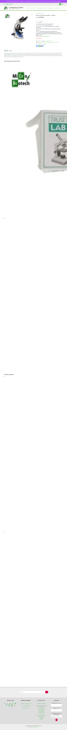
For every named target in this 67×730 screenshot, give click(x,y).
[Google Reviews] (10, 4)
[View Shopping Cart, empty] (60, 4)
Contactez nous (57, 8)
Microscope (47, 42)
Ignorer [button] (59, 1)
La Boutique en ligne (16, 7)
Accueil (28, 8)
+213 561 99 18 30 (41, 710)
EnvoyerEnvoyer (56, 720)
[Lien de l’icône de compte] (62, 4)
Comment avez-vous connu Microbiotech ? (56, 714)
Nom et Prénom (56, 703)
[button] (35, 8)
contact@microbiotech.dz (41, 703)
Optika (58, 42)
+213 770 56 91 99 (41, 709)
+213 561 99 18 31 (41, 711)
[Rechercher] (46, 692)
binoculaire (41, 42)
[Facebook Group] (15, 703)
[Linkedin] (10, 703)
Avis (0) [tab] (10, 50)
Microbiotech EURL (35, 726)
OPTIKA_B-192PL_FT (46, 36)
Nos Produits (33, 8)
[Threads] (12, 705)
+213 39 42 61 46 (41, 707)
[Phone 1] (4, 4)
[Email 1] (11, 4)
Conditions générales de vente (26, 703)
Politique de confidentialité (26, 705)
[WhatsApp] (7, 703)
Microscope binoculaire (52, 42)
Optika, (19, 53)
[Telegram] (9, 705)
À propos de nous (50, 8)
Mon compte (40, 8)
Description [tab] (6, 50)
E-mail (56, 708)
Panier (45, 8)
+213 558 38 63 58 (41, 713)
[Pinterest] (6, 705)
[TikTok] (8, 4)
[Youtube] (13, 703)
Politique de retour (26, 708)
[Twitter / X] (9, 706)
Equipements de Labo (39, 13)
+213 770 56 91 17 (41, 708)
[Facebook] (7, 4)
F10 (44, 42)
